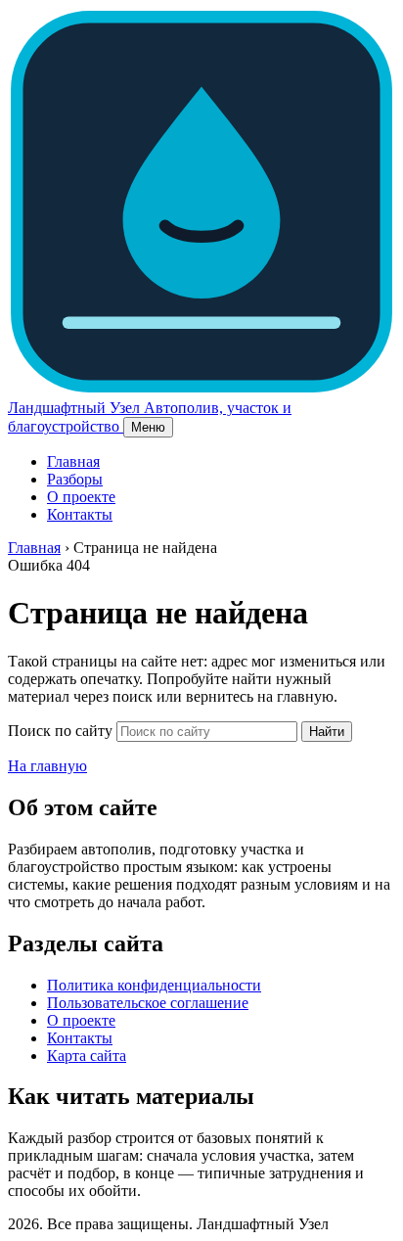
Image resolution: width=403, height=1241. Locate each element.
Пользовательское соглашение (147, 1002)
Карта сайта (86, 1055)
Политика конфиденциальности (154, 985)
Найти (326, 731)
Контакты (79, 514)
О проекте (81, 496)
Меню (148, 427)
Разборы (75, 479)
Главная (73, 461)
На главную (47, 766)
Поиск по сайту (60, 730)
